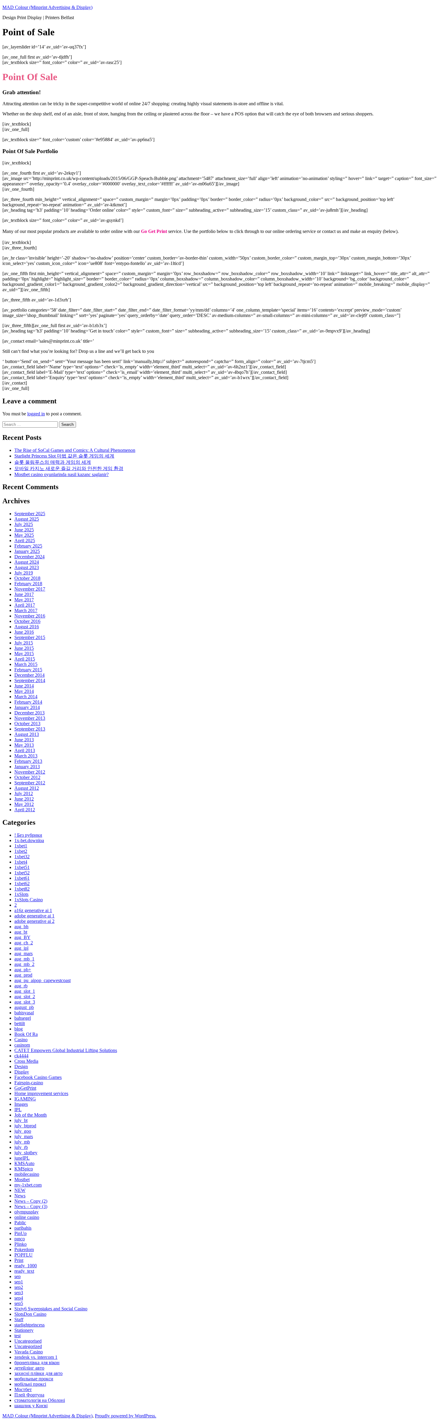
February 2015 (28, 669)
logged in (36, 413)
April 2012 (24, 809)
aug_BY (22, 937)
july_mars (23, 1136)
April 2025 (24, 540)
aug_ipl (21, 948)
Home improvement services (41, 1093)
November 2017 (29, 588)
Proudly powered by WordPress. (125, 1415)
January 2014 (27, 707)
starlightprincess (29, 1324)
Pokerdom (24, 1249)
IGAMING (25, 1098)
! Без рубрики (28, 835)
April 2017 (24, 605)
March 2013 (25, 755)
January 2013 (27, 766)
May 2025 (24, 535)
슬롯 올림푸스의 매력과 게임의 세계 (52, 462)
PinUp (20, 1233)
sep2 (18, 1287)
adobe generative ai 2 (34, 921)
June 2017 (24, 594)
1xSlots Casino (28, 899)
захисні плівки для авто (38, 1373)
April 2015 (24, 658)
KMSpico (23, 1168)
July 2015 (23, 642)
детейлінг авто (29, 1367)
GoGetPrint (25, 1088)
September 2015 (29, 637)
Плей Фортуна (29, 1394)
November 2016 (29, 615)
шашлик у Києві (31, 1405)
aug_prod (23, 975)
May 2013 (24, 745)
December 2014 (29, 675)
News (19, 1195)
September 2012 (29, 782)
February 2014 (28, 702)
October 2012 (27, 777)
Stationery (24, 1330)
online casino (26, 1217)
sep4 (18, 1297)
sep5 (18, 1303)
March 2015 (25, 664)
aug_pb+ (22, 969)
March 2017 (25, 610)
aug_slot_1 (24, 991)
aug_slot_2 (24, 996)
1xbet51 (22, 867)
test (17, 1335)
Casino (21, 1039)
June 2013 (24, 739)
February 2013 (28, 761)
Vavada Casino (28, 1351)
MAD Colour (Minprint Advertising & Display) (47, 7)
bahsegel (22, 1018)
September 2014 (29, 680)
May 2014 (24, 691)
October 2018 (27, 578)
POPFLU (23, 1254)
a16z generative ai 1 (33, 910)
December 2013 (29, 712)
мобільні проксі (30, 1384)
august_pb (24, 1007)
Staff (18, 1319)
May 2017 (24, 599)
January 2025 (27, 551)
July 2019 (23, 572)
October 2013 (27, 723)
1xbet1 (20, 845)
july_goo (22, 1131)
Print (18, 1260)
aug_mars (23, 953)
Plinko (20, 1244)
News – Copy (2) (30, 1201)
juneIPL (22, 1158)
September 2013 (29, 728)
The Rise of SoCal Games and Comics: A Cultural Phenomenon (74, 450)
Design (21, 1066)
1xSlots (21, 894)
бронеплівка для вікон (37, 1362)
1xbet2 (20, 851)
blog (18, 1028)
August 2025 (26, 519)
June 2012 (24, 798)
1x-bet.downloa (29, 840)
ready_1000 (25, 1265)
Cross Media (26, 1061)
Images (21, 1104)
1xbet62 (22, 883)
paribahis (22, 1228)
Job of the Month (30, 1114)
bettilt (19, 1023)
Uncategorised (28, 1341)
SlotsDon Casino (30, 1314)
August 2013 (26, 734)
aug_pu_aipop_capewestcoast (42, 980)
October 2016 (27, 621)
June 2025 (24, 529)
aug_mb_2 (24, 964)
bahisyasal (24, 1012)
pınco (19, 1238)
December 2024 (29, 556)
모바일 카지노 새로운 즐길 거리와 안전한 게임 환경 (68, 468)
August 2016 (26, 626)
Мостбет (23, 1389)
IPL (18, 1109)
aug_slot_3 (24, 1001)
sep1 (18, 1281)
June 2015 (24, 648)
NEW (19, 1190)
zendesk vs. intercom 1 (35, 1357)
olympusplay (26, 1211)
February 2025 (28, 545)
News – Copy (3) (30, 1206)
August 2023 (26, 567)
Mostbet (22, 1179)
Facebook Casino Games (38, 1077)
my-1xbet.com (28, 1184)
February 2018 (28, 583)
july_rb (21, 1147)
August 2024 (26, 562)
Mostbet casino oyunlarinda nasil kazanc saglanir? (61, 474)
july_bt (21, 1120)
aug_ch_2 (23, 942)
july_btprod (25, 1125)
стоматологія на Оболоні (39, 1400)
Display (21, 1071)
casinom (22, 1045)
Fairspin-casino (28, 1082)
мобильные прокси (33, 1378)
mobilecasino (26, 1174)
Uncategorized (28, 1346)
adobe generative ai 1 (34, 915)
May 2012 (24, 804)
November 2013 (29, 718)
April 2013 (24, 750)
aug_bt (20, 931)
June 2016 (24, 632)
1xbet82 (22, 888)
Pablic (20, 1222)
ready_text (24, 1271)
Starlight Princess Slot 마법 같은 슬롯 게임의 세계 (64, 455)
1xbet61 (22, 878)
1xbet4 (20, 862)
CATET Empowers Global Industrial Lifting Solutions (65, 1050)
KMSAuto (24, 1163)
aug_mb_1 (24, 958)
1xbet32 (22, 856)
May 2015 (24, 653)
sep (17, 1276)
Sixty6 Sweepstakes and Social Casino (50, 1308)
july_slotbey (25, 1152)
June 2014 (24, 685)
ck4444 (21, 1055)
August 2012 (26, 788)
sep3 (18, 1292)
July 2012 (23, 793)
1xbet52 (22, 872)
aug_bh (21, 926)
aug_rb (21, 985)
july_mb (22, 1141)
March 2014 (25, 696)
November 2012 (29, 771)
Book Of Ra (26, 1034)
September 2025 (29, 513)
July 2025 (23, 524)
